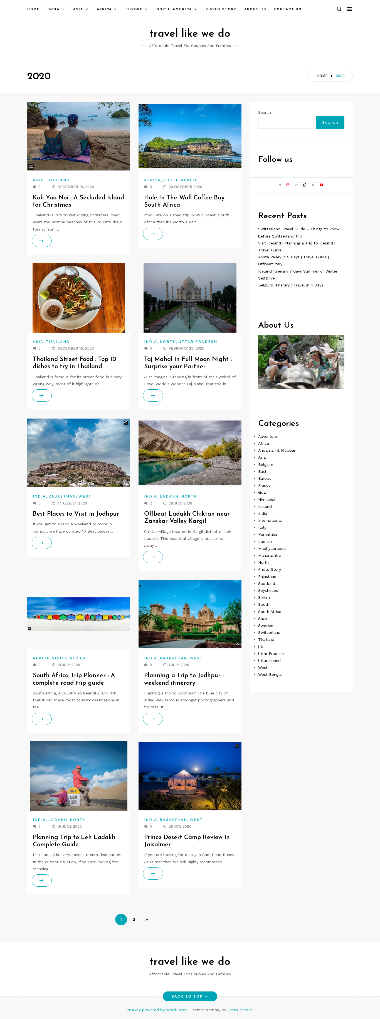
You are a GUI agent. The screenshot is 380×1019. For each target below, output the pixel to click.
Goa (262, 492)
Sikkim (264, 597)
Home (33, 9)
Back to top (187, 996)
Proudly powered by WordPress (157, 1010)
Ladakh (169, 496)
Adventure (267, 436)
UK (260, 646)
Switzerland (269, 632)
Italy (262, 527)
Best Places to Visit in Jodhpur (76, 514)
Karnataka (267, 534)
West (85, 496)
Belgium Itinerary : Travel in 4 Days (290, 285)
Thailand (58, 180)
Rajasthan (62, 496)
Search (264, 112)
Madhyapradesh (273, 548)
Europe (134, 9)
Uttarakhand (269, 660)
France (264, 485)
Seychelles (268, 590)
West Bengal (270, 674)
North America (174, 9)
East (262, 471)
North (168, 342)
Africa (104, 9)
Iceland (265, 506)
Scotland (266, 583)
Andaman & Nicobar (276, 450)
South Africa (180, 180)
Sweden (265, 625)
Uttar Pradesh (198, 342)
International (270, 520)
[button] (339, 9)
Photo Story (221, 9)
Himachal (266, 499)
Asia (78, 9)
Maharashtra (269, 555)
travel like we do (190, 34)
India (54, 9)
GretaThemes (240, 1010)
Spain (263, 618)
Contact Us (288, 9)
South (263, 604)
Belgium (265, 464)
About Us (255, 9)
